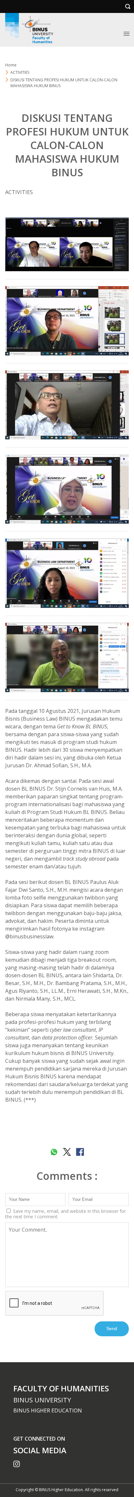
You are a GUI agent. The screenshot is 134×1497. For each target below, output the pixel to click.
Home (11, 65)
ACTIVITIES (19, 192)
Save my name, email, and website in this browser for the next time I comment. (65, 1214)
